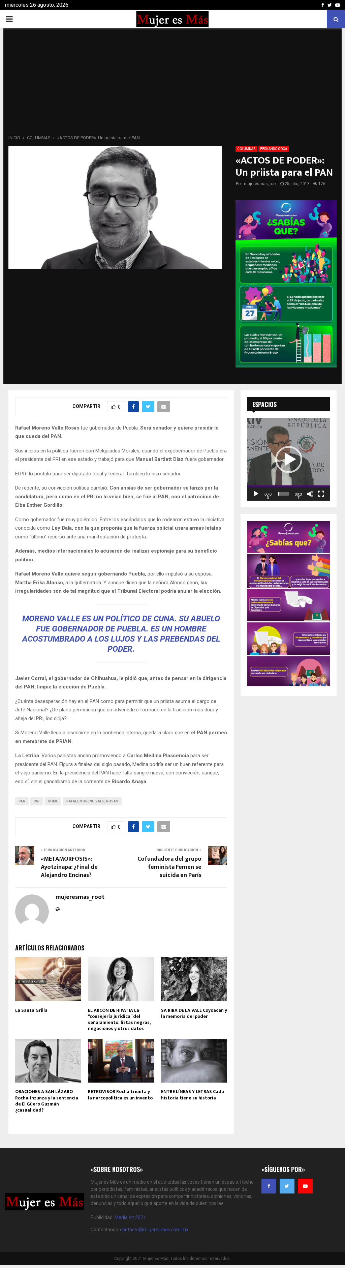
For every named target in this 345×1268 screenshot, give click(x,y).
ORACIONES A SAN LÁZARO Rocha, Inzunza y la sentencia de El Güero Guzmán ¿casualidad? (46, 1101)
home (53, 801)
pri (36, 801)
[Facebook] (268, 1186)
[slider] (283, 494)
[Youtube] (305, 1186)
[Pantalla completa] (321, 494)
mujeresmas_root (260, 183)
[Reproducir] (256, 494)
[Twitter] (287, 1186)
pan (22, 801)
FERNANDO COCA (273, 149)
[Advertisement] (172, 83)
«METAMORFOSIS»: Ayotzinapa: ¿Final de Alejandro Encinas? (69, 867)
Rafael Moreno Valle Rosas (92, 801)
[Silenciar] (310, 494)
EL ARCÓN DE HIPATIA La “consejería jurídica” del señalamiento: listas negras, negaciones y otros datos (119, 1019)
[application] (288, 459)
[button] (288, 459)
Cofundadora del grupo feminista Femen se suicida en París (169, 867)
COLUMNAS (246, 149)
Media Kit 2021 (130, 1217)
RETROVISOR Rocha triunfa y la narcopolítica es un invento (120, 1094)
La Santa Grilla (31, 1010)
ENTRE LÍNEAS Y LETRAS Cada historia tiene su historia (192, 1094)
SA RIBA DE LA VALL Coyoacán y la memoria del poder (194, 1013)
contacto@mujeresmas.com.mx (154, 1229)
